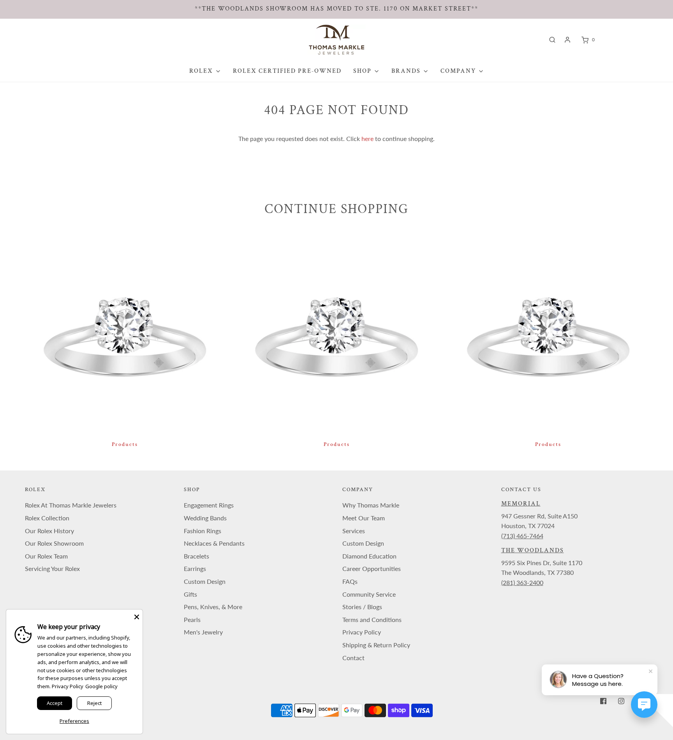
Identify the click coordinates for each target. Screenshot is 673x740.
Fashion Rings (202, 530)
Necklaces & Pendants (214, 543)
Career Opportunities (371, 568)
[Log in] (567, 39)
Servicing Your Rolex (52, 568)
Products (125, 444)
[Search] (552, 39)
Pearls (192, 619)
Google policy (101, 686)
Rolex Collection (47, 518)
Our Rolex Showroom (54, 543)
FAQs (350, 581)
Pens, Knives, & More (213, 606)
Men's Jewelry (203, 632)
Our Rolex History (49, 530)
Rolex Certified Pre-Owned (287, 71)
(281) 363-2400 (522, 582)
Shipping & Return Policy (376, 644)
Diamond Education (369, 556)
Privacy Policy (361, 632)
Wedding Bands (205, 518)
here (367, 138)
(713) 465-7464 (522, 535)
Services (353, 530)
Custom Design (205, 581)
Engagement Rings (209, 505)
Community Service (369, 594)
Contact (353, 657)
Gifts (190, 594)
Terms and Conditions (372, 619)
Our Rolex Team (46, 556)
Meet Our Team (363, 518)
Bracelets (196, 556)
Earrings (195, 568)
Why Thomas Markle (370, 505)
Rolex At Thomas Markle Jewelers (70, 505)
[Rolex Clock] (629, 40)
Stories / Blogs (362, 606)
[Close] (137, 615)
